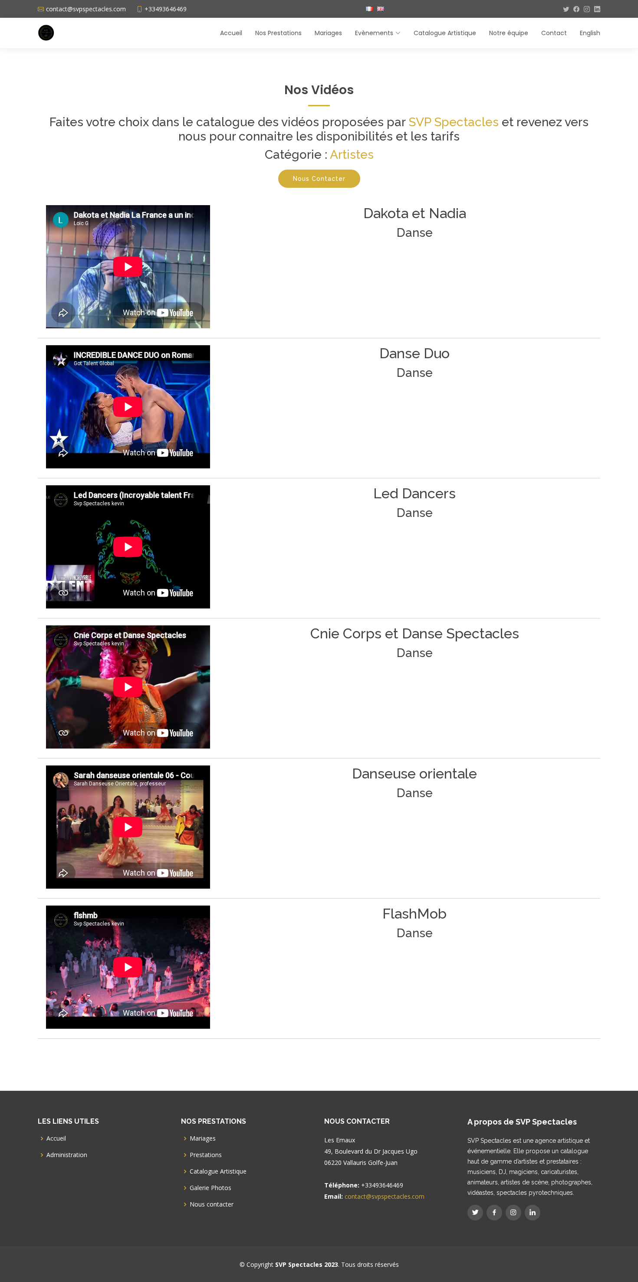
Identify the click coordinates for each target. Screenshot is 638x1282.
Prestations (206, 1155)
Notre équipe (508, 33)
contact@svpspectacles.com (384, 1196)
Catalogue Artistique (445, 33)
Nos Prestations (278, 33)
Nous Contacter (319, 178)
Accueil (231, 33)
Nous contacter (211, 1204)
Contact (554, 33)
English (590, 33)
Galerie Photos (210, 1188)
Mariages (328, 33)
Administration (66, 1155)
